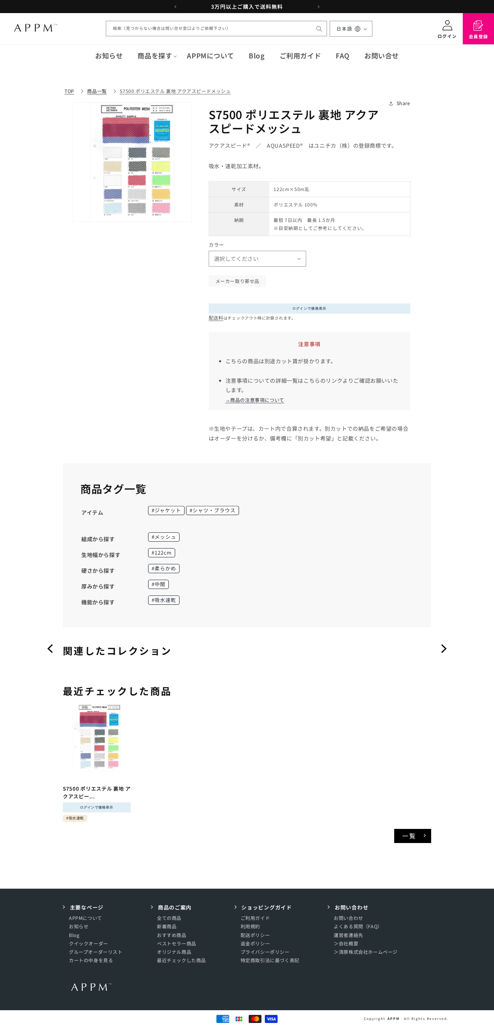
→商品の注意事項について (254, 399)
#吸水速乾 (164, 599)
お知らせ (78, 926)
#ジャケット (166, 510)
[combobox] (216, 28)
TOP (69, 91)
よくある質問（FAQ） (358, 926)
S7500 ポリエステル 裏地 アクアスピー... (96, 792)
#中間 (158, 584)
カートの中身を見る (91, 960)
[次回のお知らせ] (318, 6)
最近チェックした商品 (181, 960)
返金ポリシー (255, 943)
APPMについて (85, 918)
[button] (154, 56)
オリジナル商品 (174, 951)
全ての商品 (169, 918)
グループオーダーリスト (96, 951)
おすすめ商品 (172, 935)
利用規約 (250, 926)
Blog (74, 935)
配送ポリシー (255, 935)
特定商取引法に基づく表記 (270, 960)
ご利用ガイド (255, 918)
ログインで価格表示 (309, 308)
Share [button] (403, 103)
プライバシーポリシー (265, 951)
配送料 (216, 317)
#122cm (162, 552)
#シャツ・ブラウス (213, 510)
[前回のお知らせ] (175, 6)
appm (393, 1018)
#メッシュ (164, 536)
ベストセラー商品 (176, 943)
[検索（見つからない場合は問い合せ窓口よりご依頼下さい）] (319, 28)
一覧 (409, 835)
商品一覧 (97, 91)
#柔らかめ (164, 568)
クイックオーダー (88, 943)
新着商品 (166, 926)
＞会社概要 (346, 943)
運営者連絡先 (348, 935)
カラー (216, 244)
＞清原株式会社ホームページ (366, 951)
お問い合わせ (348, 918)
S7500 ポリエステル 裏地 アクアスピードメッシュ (175, 91)
